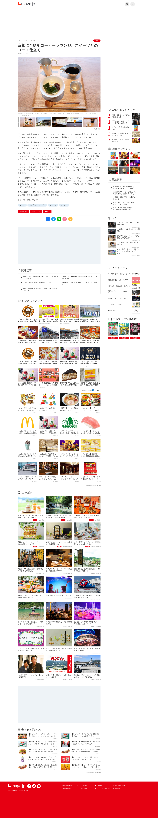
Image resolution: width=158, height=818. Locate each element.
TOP (19, 40)
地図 (46, 212)
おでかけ (33, 40)
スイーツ (53, 205)
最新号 (113, 338)
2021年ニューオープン (37, 205)
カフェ (22, 205)
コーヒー (64, 205)
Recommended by (87, 390)
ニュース (25, 40)
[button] (18, 122)
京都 (96, 40)
